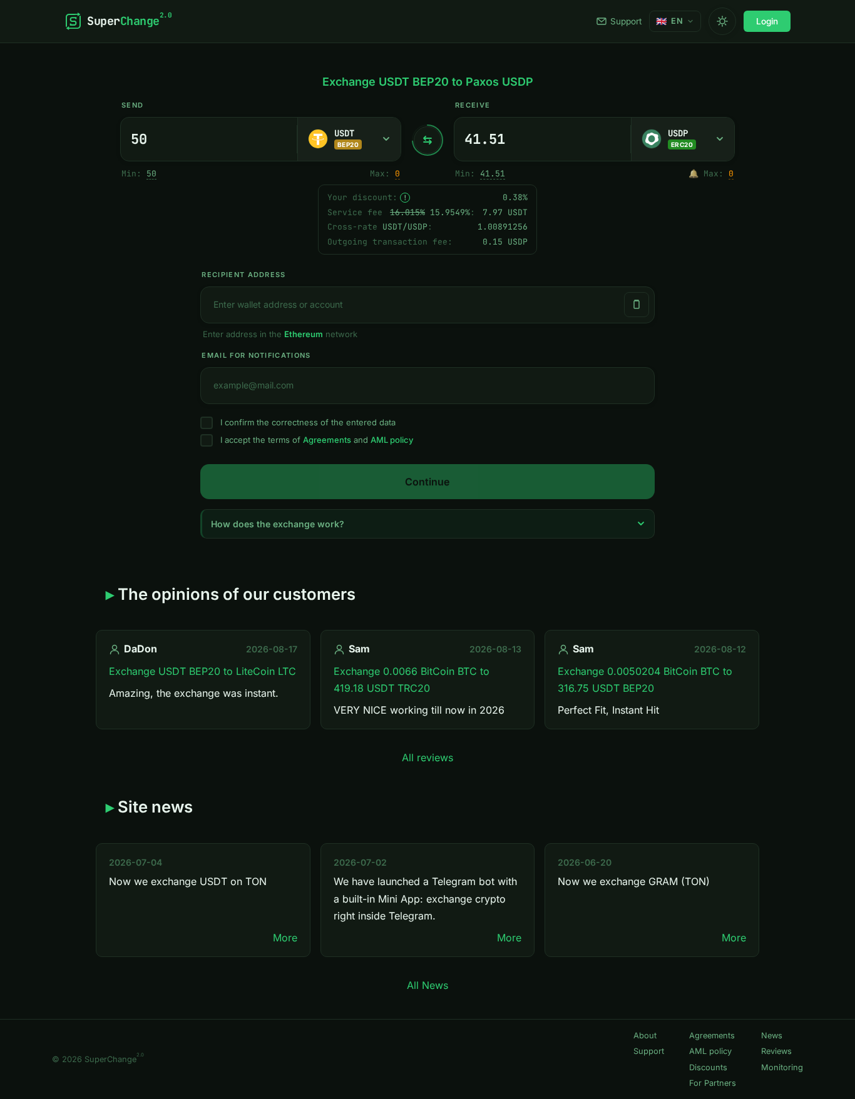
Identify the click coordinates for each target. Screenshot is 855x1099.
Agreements (327, 440)
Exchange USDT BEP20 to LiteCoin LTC (202, 671)
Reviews (776, 1051)
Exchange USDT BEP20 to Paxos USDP (427, 81)
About (645, 1035)
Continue (427, 481)
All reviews (427, 757)
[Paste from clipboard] (636, 304)
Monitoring (782, 1067)
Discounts (708, 1067)
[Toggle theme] (722, 21)
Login (767, 21)
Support (626, 21)
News (771, 1035)
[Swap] (427, 140)
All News (427, 985)
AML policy (392, 440)
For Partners (712, 1083)
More (285, 937)
